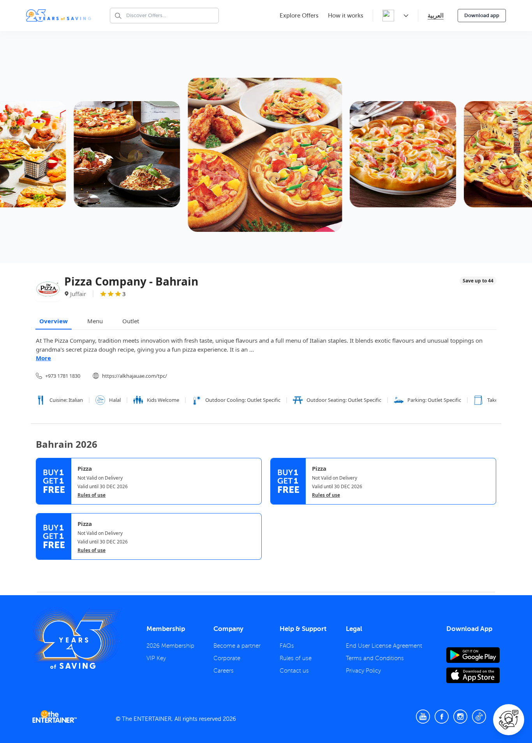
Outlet (130, 321)
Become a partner (237, 646)
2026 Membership (170, 646)
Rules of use (92, 495)
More (43, 358)
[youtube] (423, 717)
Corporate (226, 658)
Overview (53, 321)
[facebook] (442, 717)
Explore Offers (299, 15)
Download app (481, 15)
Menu (95, 321)
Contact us (294, 671)
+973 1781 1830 (62, 375)
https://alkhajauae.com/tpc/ (134, 375)
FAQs (287, 646)
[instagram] (460, 717)
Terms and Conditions (375, 658)
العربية (436, 15)
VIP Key (156, 658)
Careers (223, 671)
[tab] (41, 567)
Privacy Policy (363, 671)
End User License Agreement (384, 646)
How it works (345, 15)
